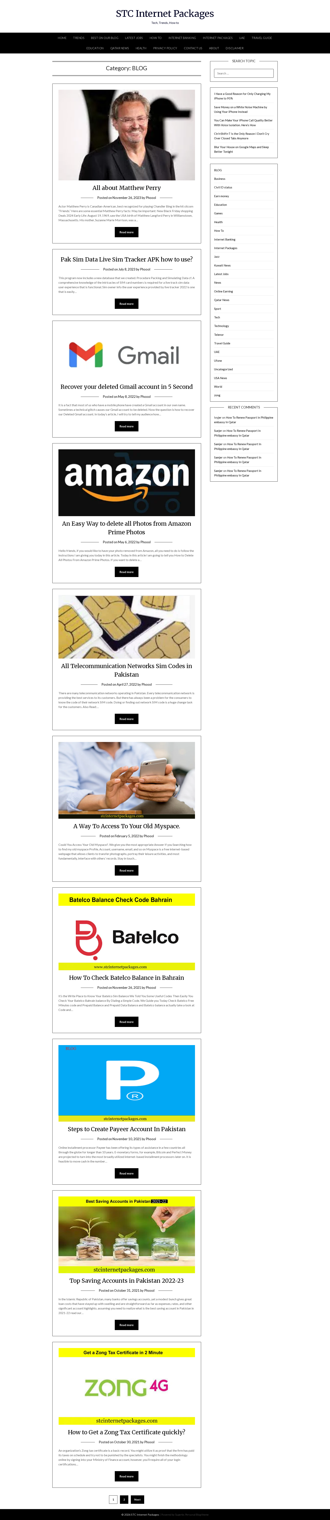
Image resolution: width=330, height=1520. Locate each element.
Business (219, 178)
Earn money (221, 196)
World (218, 386)
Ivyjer (218, 417)
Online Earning (223, 291)
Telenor (219, 334)
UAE (242, 38)
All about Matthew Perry (126, 187)
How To (156, 38)
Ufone (218, 360)
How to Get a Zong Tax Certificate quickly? (126, 1432)
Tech (217, 317)
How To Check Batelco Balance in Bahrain (126, 977)
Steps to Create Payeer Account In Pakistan (127, 1129)
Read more (127, 232)
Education (95, 48)
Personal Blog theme (197, 1514)
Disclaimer (234, 48)
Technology (221, 326)
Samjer (218, 444)
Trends (78, 38)
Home (62, 38)
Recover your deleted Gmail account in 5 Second (127, 386)
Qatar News (119, 48)
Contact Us (193, 48)
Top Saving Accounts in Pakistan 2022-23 (127, 1280)
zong (217, 395)
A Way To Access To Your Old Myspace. (126, 826)
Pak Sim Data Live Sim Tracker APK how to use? (127, 259)
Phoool (151, 198)
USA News (220, 378)
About (214, 48)
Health (141, 48)
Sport (217, 308)
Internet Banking (182, 38)
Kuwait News (222, 265)
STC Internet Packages (165, 13)
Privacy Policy (165, 48)
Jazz (216, 256)
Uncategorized (223, 369)
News (217, 282)
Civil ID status (223, 187)
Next (137, 1499)
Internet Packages (218, 38)
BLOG (218, 170)
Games (218, 213)
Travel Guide (262, 38)
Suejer (218, 430)
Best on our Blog (104, 38)
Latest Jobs (134, 38)
